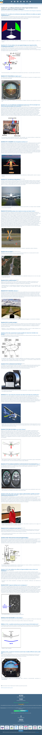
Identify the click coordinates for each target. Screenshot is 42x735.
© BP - (13, 713)
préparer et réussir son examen (26, 713)
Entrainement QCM (18, 713)
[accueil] (11, 2)
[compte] (27, 2)
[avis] (30, 2)
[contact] (24, 2)
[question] (14, 2)
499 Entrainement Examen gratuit (7, 687)
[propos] (20, 2)
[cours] (17, 2)
